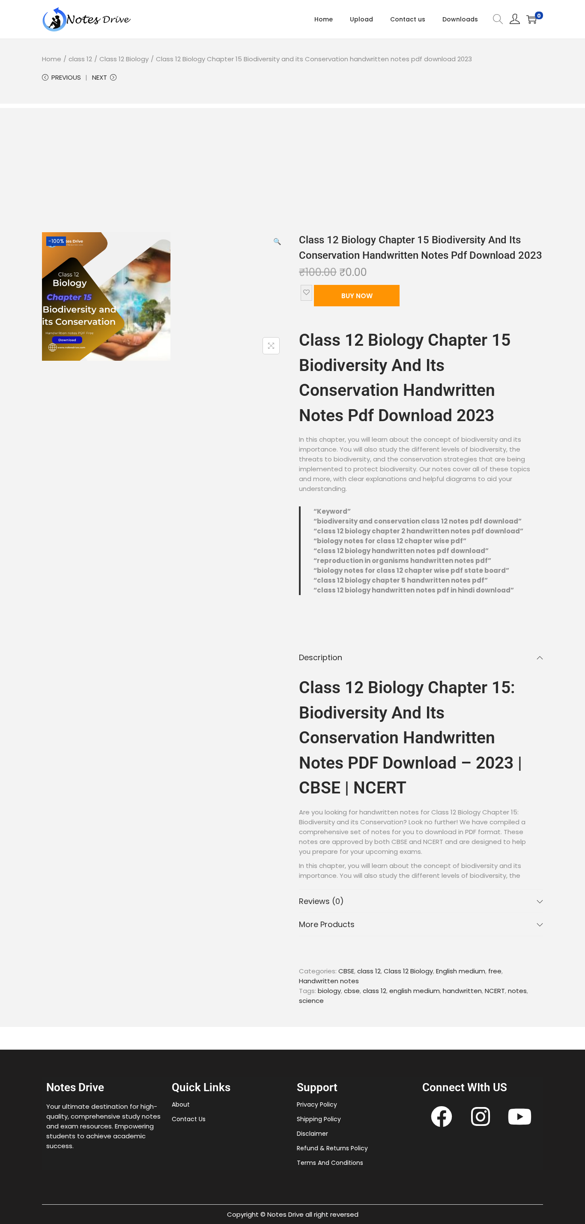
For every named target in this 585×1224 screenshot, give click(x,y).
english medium (414, 990)
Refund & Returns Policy (332, 1148)
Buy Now (357, 295)
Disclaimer (312, 1133)
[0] (531, 19)
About (181, 1104)
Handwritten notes (329, 980)
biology (329, 990)
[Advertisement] (292, 168)
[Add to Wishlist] (306, 293)
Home (51, 58)
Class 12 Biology (124, 58)
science (311, 1000)
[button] (277, 240)
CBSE (346, 971)
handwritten (462, 990)
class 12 (80, 58)
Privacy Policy (317, 1104)
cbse (352, 990)
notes (517, 990)
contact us (189, 1119)
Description (320, 657)
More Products (327, 924)
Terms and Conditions (330, 1162)
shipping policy (319, 1119)
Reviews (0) (321, 901)
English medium (460, 971)
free (494, 971)
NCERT (495, 990)
